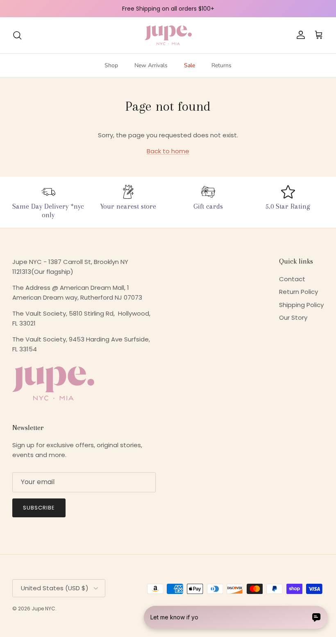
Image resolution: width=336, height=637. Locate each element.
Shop (111, 65)
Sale (189, 65)
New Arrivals (151, 65)
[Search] (17, 35)
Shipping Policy (301, 304)
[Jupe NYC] (168, 35)
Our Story (293, 317)
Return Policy (298, 291)
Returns (221, 65)
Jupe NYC (43, 608)
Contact (292, 279)
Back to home (168, 151)
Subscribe (39, 508)
